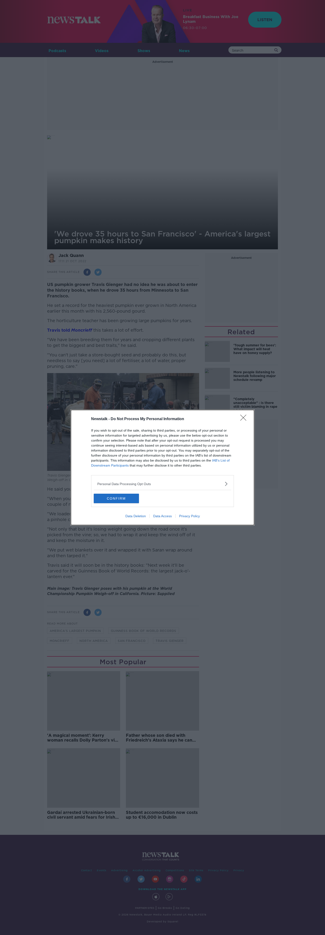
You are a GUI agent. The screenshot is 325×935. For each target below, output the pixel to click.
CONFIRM (116, 498)
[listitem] (162, 483)
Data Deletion (135, 516)
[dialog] (162, 467)
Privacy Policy (189, 516)
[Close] (244, 419)
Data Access (162, 516)
